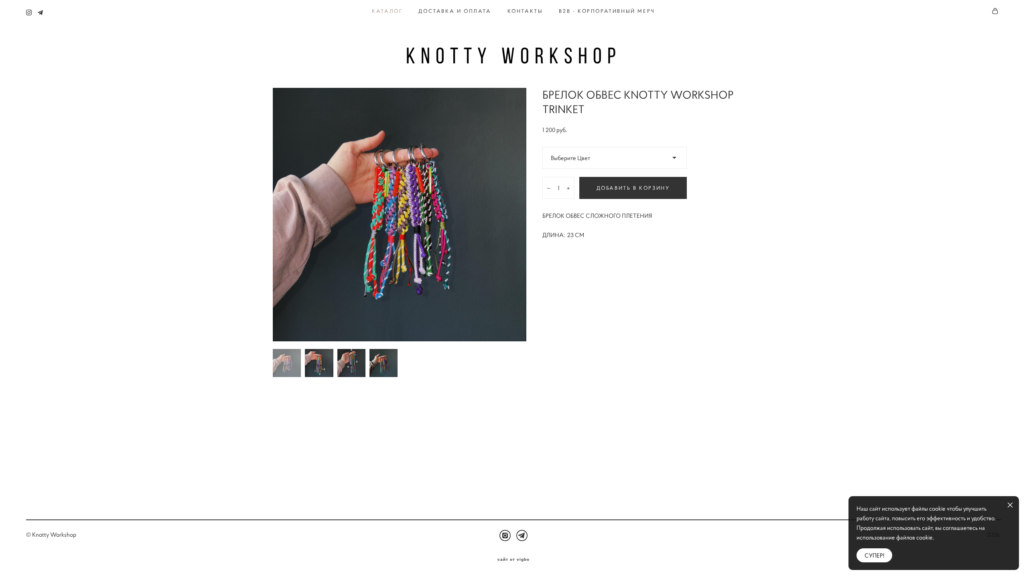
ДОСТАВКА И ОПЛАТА (454, 11)
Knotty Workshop (513, 56)
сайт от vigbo (513, 560)
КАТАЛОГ (387, 11)
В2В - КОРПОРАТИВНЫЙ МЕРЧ (607, 11)
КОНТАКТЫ (525, 11)
